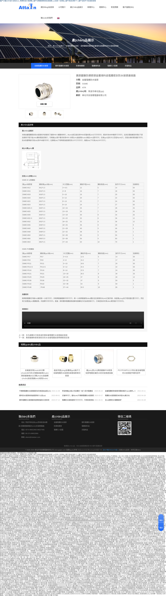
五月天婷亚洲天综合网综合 (26, 548)
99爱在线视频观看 (39, 526)
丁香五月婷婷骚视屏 (57, 464)
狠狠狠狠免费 (44, 516)
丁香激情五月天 (23, 478)
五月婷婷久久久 (117, 472)
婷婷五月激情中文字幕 (25, 513)
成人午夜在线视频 (94, 470)
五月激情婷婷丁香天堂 (156, 494)
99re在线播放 (148, 464)
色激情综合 (20, 575)
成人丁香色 (112, 492)
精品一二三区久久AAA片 (145, 568)
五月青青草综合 (155, 573)
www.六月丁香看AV (12, 568)
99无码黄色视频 (134, 456)
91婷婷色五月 (75, 516)
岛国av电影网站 (76, 492)
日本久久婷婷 (57, 503)
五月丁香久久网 (19, 502)
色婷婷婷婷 (142, 563)
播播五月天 (149, 544)
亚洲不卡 (76, 500)
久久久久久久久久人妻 (70, 530)
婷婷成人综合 (12, 513)
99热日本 (103, 571)
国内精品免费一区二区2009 (89, 551)
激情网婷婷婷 (57, 522)
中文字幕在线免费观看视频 (151, 529)
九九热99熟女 (59, 532)
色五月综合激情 (137, 503)
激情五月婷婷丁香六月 (116, 507)
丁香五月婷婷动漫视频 (107, 565)
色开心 (70, 584)
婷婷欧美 (105, 465)
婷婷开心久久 (128, 491)
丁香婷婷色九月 (124, 579)
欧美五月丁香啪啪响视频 (8, 554)
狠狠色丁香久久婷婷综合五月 (87, 475)
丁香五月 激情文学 (41, 456)
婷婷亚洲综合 (70, 484)
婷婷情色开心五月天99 (98, 533)
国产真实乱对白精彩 (64, 494)
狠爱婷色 (112, 459)
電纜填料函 (96, 66)
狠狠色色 (135, 480)
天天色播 (28, 488)
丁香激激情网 (4, 495)
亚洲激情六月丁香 (59, 527)
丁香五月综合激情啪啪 (72, 575)
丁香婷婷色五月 (122, 473)
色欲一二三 (121, 575)
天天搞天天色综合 (22, 505)
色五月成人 (144, 472)
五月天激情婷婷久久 (134, 552)
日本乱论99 (113, 559)
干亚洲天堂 (160, 586)
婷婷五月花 (28, 469)
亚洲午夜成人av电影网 (138, 465)
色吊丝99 (52, 581)
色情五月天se (15, 495)
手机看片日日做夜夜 (129, 568)
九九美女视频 (110, 502)
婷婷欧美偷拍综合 (27, 495)
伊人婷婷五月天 (125, 483)
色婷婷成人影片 (105, 461)
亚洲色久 (27, 582)
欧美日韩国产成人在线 (96, 502)
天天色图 (114, 513)
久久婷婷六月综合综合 (95, 472)
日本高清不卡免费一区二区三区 (66, 486)
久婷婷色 (138, 573)
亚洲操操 (12, 552)
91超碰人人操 (108, 486)
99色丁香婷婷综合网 (81, 489)
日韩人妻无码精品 (143, 530)
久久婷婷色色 (154, 571)
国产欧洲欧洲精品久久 (89, 546)
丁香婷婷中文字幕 (95, 464)
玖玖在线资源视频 (101, 563)
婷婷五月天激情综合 (124, 503)
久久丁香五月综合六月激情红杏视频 (106, 500)
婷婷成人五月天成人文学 (95, 548)
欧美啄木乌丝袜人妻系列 (58, 540)
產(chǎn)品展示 (76, 7)
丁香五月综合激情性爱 (107, 516)
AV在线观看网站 (149, 511)
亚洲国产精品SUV (18, 532)
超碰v (12, 578)
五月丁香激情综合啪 (92, 592)
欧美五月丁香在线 (109, 594)
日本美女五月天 (12, 494)
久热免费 (57, 475)
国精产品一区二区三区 (138, 546)
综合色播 (132, 502)
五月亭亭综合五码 (155, 589)
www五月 (52, 554)
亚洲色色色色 (105, 524)
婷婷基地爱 (153, 476)
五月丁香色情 (125, 592)
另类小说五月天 (95, 510)
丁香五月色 (56, 492)
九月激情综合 (111, 537)
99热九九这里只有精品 (35, 549)
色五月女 (41, 491)
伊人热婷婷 (137, 529)
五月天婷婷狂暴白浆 (156, 483)
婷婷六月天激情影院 (155, 495)
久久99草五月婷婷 (62, 554)
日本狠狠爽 (70, 592)
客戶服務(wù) (128, 7)
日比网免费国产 (100, 582)
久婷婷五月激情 (84, 461)
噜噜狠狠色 (74, 557)
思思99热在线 (134, 551)
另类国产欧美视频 (111, 540)
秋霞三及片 (106, 484)
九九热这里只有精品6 (99, 518)
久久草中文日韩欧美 (51, 478)
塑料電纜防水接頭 (62, 66)
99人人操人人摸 (54, 499)
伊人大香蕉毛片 (74, 589)
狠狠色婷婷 (158, 533)
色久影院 (7, 548)
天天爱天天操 (73, 559)
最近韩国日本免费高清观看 (141, 576)
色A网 (95, 456)
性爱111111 (95, 579)
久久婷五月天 (117, 584)
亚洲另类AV (58, 491)
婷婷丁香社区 (82, 495)
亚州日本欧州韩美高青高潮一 (130, 533)
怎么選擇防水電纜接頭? (113, 400)
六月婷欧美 (122, 522)
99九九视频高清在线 (158, 551)
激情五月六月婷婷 (79, 507)
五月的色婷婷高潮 (70, 481)
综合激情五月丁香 (137, 510)
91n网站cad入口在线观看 (9, 507)
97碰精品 (71, 502)
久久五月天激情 (20, 533)
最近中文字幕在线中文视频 (99, 476)
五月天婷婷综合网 (92, 590)
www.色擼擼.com (110, 497)
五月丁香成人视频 (114, 527)
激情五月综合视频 (74, 467)
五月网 (20, 499)
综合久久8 (109, 554)
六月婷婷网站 (113, 579)
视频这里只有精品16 (132, 507)
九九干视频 (48, 503)
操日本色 (44, 584)
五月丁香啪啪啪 (108, 464)
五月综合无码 (103, 559)
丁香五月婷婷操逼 (6, 511)
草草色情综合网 (72, 543)
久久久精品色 (22, 462)
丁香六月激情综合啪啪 (82, 537)
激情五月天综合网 (92, 511)
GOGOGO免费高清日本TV (131, 524)
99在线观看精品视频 (11, 472)
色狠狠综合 (19, 480)
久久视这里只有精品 (20, 461)
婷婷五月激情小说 (102, 560)
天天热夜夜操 (133, 560)
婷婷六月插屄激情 (58, 592)
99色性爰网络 (55, 562)
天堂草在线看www (107, 526)
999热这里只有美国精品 (138, 467)
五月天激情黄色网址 (123, 516)
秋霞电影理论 (50, 548)
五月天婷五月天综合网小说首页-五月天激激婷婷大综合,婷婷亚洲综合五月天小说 (102, 581)
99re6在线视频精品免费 (137, 505)
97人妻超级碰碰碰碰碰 (46, 578)
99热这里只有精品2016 (81, 476)
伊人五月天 (142, 560)
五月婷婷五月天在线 (62, 578)
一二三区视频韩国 (49, 472)
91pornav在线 (100, 557)
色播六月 (104, 489)
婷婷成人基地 (13, 524)
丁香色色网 (134, 532)
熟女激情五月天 (117, 562)
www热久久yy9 (143, 571)
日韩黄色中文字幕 (63, 568)
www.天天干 (158, 544)
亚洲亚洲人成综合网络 (20, 579)
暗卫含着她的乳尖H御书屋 (111, 478)
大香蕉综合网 (115, 476)
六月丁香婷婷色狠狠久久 (8, 529)
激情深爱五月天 (87, 480)
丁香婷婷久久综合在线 (39, 582)
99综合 (104, 492)
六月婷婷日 (25, 563)
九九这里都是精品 (108, 495)
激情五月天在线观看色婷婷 (146, 484)
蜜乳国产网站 (132, 541)
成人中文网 (10, 489)
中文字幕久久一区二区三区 (41, 575)
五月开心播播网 (77, 503)
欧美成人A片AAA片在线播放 (82, 573)
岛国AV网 (16, 592)
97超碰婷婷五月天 (100, 527)
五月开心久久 (116, 484)
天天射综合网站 (131, 565)
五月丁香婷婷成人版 (106, 538)
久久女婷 (45, 581)
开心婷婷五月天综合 (83, 484)
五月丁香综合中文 (13, 491)
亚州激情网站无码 (93, 514)
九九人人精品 (29, 565)
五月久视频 (119, 544)
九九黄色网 (94, 538)
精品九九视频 (13, 456)
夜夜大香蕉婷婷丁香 (28, 559)
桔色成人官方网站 (22, 492)
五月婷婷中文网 (117, 461)
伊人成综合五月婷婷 (116, 532)
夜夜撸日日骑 (122, 492)
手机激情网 (52, 568)
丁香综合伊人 (88, 491)
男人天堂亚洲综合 (146, 480)
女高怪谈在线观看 (21, 578)
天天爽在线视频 (141, 582)
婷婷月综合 (16, 543)
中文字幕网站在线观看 (69, 475)
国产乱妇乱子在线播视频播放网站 (12, 488)
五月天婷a (75, 579)
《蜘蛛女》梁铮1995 (57, 546)
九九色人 (9, 461)
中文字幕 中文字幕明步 (31, 527)
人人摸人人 (29, 476)
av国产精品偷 (84, 533)
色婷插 (22, 568)
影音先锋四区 (35, 484)
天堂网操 (33, 535)
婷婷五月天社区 (42, 554)
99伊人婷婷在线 (35, 543)
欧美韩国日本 (140, 587)
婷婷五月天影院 (88, 568)
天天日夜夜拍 (63, 470)
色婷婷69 (28, 464)
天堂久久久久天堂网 (29, 586)
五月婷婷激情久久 (150, 557)
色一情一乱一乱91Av (43, 557)
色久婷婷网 (41, 548)
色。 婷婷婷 (31, 551)
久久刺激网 (50, 589)
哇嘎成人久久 (123, 513)
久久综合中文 (73, 560)
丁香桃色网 (150, 579)
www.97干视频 (7, 502)
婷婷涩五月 (85, 505)
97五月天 (13, 557)
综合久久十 (10, 480)
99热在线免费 (10, 505)
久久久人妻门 (62, 556)
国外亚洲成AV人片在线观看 (32, 465)
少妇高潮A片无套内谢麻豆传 (119, 465)
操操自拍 (119, 491)
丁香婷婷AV (123, 494)
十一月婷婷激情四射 (80, 544)
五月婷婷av (33, 579)
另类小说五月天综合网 (112, 505)
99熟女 (133, 592)
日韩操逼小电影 (97, 556)
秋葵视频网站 (52, 586)
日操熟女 (48, 492)
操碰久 (2, 559)
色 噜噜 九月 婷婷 (81, 502)
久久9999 (101, 456)
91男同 (2, 587)
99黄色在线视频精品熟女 (85, 582)
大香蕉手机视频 (123, 489)
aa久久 (59, 563)
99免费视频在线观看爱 (157, 578)
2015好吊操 (25, 473)
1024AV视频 (79, 556)
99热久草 (61, 514)
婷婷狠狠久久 (45, 484)
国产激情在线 (74, 497)
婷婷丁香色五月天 (60, 502)
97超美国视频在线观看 (12, 473)
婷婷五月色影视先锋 (68, 499)
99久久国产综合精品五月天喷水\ (62, 513)
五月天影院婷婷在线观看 (103, 568)
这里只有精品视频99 (16, 469)
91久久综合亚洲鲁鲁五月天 (132, 584)
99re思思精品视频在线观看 (76, 526)
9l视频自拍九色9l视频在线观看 (146, 470)
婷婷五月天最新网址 (59, 543)
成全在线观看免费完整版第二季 (118, 546)
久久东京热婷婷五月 (115, 488)
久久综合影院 (142, 590)
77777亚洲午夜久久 (97, 522)
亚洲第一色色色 (155, 594)
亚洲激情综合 (82, 532)
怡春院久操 (23, 483)
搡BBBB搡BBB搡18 (15, 570)
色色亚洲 (69, 507)
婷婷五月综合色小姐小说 (116, 571)
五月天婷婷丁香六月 (27, 592)
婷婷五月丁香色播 (153, 465)
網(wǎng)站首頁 (47, 7)
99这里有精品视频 (104, 562)
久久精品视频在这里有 (78, 548)
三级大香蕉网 (90, 508)
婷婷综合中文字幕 (114, 573)
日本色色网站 (57, 565)
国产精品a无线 (96, 484)
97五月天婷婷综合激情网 (49, 473)
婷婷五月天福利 (81, 472)
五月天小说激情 (91, 494)
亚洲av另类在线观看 (147, 562)
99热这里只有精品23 (22, 537)
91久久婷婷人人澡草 (19, 546)
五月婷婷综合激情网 (37, 492)
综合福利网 (151, 475)
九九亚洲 (162, 505)
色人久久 (31, 461)
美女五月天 (19, 581)
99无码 (59, 538)
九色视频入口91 (143, 462)
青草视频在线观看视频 (144, 519)
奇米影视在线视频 (30, 521)
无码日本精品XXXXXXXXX (57, 584)
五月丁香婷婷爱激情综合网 (74, 508)
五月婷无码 (40, 497)
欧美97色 (33, 470)
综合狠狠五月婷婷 (108, 470)
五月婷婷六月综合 (16, 521)
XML (100, 450)
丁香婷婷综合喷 (99, 586)
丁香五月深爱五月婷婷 (54, 570)
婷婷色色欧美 (102, 507)
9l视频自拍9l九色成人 (88, 540)
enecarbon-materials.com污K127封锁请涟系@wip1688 (38, 529)
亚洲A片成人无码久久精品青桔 (59, 456)
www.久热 (60, 582)
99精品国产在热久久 (26, 456)
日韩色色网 (31, 533)
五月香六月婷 (66, 552)
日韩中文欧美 (86, 594)
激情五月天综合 (77, 491)
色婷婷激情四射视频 (50, 544)
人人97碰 (146, 552)
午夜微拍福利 (125, 510)
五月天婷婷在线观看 (127, 535)
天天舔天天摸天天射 (71, 459)
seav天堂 (133, 530)
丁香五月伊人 (57, 462)
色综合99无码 (159, 492)
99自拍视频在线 (131, 526)
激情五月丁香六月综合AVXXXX (106, 508)
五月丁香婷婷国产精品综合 (126, 497)
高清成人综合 (27, 486)
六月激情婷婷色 (14, 590)
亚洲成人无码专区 (152, 548)
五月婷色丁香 (97, 492)
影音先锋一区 (46, 495)
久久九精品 (15, 584)
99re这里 (28, 459)
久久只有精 (118, 499)
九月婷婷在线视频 (89, 576)
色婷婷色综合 (119, 514)
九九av (47, 497)
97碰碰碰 (49, 530)
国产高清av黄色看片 (107, 511)
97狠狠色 (71, 556)
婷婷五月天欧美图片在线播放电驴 (78, 483)
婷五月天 (33, 514)
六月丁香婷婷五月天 (158, 592)
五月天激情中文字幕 (13, 559)
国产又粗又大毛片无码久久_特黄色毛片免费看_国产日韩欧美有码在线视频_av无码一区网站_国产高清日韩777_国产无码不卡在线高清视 (48, 454)
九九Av (116, 483)
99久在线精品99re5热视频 (109, 551)
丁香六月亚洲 (56, 461)
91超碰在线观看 (130, 586)
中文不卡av (57, 579)
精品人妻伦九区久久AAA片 (78, 470)
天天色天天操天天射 (98, 578)
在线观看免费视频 (53, 467)
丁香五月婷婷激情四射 (147, 556)
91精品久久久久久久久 (23, 540)
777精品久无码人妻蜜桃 (107, 590)
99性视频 (72, 510)
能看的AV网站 (36, 518)
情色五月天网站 (152, 505)
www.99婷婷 (41, 552)
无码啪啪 (20, 508)
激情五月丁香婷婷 (81, 462)
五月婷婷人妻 (157, 576)
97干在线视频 (21, 551)
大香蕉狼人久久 (63, 516)
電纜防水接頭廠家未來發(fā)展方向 (117, 395)
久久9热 (71, 537)
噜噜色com (11, 589)
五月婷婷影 (124, 505)
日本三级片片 (12, 519)
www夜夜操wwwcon (72, 464)
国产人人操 (10, 464)
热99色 (60, 481)
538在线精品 (122, 508)
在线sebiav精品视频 (129, 484)
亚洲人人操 (101, 554)
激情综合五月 (138, 557)
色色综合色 (13, 462)
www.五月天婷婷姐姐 (73, 535)
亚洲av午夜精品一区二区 (115, 456)
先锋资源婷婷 (4, 457)
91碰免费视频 (153, 500)
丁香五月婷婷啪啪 (129, 499)
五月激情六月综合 (82, 522)
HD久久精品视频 (35, 556)
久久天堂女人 (46, 543)
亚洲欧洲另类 (131, 519)
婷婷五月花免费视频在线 (145, 502)
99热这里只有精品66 (147, 507)
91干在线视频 (59, 508)
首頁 (49, 46)
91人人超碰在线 (147, 533)
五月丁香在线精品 (37, 541)
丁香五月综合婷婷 (150, 518)
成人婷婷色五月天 (8, 526)
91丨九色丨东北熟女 (16, 500)
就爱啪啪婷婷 (143, 521)
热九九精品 (14, 594)
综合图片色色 (141, 586)
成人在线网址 (114, 510)
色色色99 (50, 508)
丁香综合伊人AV (156, 530)
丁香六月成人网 (81, 570)
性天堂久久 (124, 548)
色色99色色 (51, 510)
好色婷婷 (153, 514)
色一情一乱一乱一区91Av (26, 557)
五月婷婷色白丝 (153, 582)
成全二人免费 (35, 473)
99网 (126, 456)
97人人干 (110, 499)
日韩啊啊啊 (14, 457)
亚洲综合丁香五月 (90, 529)
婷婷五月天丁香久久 (50, 537)
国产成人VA (131, 492)
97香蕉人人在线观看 (123, 457)
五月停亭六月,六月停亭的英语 (114, 556)
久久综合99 (154, 522)
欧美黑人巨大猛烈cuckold (48, 480)
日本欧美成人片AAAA (43, 462)
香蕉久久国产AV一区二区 (122, 576)
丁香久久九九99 (57, 575)
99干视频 (31, 483)
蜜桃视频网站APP (15, 510)
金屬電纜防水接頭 (72, 46)
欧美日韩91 (157, 480)
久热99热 (10, 571)
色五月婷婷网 (65, 492)
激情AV (126, 532)
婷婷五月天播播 (12, 483)
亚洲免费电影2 (94, 489)
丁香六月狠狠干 (35, 489)
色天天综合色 (111, 557)
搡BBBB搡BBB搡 (37, 503)
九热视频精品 (126, 567)
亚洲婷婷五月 (32, 562)
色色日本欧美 (142, 494)
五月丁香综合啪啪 (149, 513)
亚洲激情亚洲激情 (106, 592)
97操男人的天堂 (8, 581)
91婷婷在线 (130, 575)
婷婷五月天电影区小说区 (155, 488)
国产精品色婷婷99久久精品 (153, 489)
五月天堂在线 (87, 456)
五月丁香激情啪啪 (63, 518)
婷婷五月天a (74, 578)
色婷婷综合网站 (32, 546)
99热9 (32, 478)
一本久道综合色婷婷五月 (32, 581)
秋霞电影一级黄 (97, 594)
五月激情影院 (155, 497)
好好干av (92, 560)
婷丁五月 (48, 541)
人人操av (62, 478)
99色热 (45, 540)
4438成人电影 (127, 469)
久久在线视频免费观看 (149, 456)
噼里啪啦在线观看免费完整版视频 (77, 519)
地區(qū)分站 (82, 450)
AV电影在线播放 (66, 500)
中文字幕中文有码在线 (131, 472)
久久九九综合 (39, 513)
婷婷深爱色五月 (33, 457)
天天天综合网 (52, 476)
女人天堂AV (28, 571)
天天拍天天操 (129, 495)
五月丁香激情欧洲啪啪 (19, 567)
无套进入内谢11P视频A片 (66, 472)
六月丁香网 (50, 551)
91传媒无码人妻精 (69, 522)
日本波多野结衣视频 (100, 535)
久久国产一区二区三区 (87, 557)
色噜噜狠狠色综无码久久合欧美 (52, 511)
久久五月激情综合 (113, 582)
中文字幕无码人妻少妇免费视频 (15, 562)
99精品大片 (46, 524)
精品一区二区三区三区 (150, 559)
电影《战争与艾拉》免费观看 (50, 457)
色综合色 (117, 592)
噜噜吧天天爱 (70, 514)
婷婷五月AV (115, 589)
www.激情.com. (99, 480)
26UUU (65, 461)
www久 (13, 548)
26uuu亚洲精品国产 (22, 489)
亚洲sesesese (75, 594)
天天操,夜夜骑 (11, 535)
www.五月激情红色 (135, 513)
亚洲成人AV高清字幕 (7, 516)
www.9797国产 (85, 578)
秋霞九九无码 (26, 518)
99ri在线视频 (150, 587)
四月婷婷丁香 (41, 551)
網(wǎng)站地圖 (93, 450)
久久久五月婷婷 (111, 578)
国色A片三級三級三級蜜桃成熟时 (91, 497)
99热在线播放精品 (87, 457)
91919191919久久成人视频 (90, 524)
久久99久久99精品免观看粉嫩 (108, 494)
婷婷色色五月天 (18, 565)
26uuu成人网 (95, 483)
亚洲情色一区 (160, 507)
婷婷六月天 (37, 475)
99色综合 (28, 575)
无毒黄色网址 (42, 470)
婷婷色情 (115, 481)
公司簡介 (62, 7)
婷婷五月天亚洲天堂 (119, 552)
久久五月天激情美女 (49, 556)
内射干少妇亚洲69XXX (29, 491)
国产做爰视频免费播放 (146, 457)
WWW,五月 (67, 503)
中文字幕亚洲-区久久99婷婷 (26, 552)
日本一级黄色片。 (132, 556)
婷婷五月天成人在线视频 (40, 500)
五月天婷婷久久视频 (112, 480)
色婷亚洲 (139, 473)
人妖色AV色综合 (57, 495)
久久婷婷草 (156, 478)
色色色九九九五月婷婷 (156, 486)
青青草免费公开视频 (106, 543)
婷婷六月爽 (95, 461)
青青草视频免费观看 (65, 480)
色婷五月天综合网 (149, 584)
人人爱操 (158, 473)
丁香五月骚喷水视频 (130, 518)
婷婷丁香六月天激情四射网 (24, 587)
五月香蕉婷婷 (84, 538)
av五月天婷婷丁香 (97, 552)
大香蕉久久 (8, 522)
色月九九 (108, 552)
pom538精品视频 (113, 533)
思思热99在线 (132, 462)
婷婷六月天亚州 (78, 584)
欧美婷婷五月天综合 (47, 532)
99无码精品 (25, 516)
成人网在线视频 (110, 503)
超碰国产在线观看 (120, 554)
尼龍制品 (128, 66)
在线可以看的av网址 (16, 582)
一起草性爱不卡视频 (100, 488)
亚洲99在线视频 (51, 481)
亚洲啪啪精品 (11, 508)
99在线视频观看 (79, 590)
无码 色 (48, 459)
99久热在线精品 (57, 469)
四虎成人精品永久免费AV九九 (31, 544)
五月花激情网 (30, 497)
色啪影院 (78, 567)
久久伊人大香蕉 (113, 535)
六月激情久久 (60, 535)
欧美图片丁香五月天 (39, 510)
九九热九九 (49, 491)
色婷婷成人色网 (116, 469)
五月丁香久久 (120, 565)
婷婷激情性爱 (33, 560)
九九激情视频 (129, 459)
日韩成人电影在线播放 (57, 507)
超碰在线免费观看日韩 (24, 526)
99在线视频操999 (136, 489)
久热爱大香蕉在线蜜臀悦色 (137, 500)
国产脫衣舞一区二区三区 (139, 476)
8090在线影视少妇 (130, 521)
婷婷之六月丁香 (31, 568)
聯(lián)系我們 (47, 18)
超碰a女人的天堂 (18, 459)
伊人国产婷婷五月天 (138, 516)
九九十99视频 (119, 526)
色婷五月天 (15, 470)
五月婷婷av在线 (39, 481)
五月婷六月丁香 (154, 472)
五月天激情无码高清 (110, 570)
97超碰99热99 (110, 457)
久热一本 (96, 567)
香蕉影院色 (36, 488)
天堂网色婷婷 (72, 571)
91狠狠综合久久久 (86, 500)
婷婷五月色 (157, 469)
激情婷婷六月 (56, 541)
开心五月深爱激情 (62, 548)
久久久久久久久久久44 (96, 473)
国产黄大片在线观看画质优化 (99, 469)
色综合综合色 (61, 526)
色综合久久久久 (135, 559)
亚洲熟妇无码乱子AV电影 (137, 540)
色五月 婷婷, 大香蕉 (95, 570)
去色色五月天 (116, 524)
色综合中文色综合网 (68, 562)
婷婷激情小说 (35, 511)
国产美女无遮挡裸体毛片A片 (119, 467)
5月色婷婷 (77, 480)
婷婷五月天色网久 (89, 554)
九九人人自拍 (133, 563)
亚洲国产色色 (112, 489)
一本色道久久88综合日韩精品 (143, 527)
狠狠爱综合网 (153, 499)
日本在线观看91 (155, 462)
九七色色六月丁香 (29, 522)
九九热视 (9, 592)
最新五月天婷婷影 (65, 473)
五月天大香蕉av (137, 481)
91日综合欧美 (154, 491)
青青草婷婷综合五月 (26, 494)
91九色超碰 (37, 524)
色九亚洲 (93, 459)
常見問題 (114, 7)
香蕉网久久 (25, 543)
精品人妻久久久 (152, 461)
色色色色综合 (10, 492)
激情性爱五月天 (126, 527)
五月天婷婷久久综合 (12, 467)
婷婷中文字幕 (16, 481)
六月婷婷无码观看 (29, 570)
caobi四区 (12, 514)
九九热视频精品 (122, 590)
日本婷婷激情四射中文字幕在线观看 (104, 575)
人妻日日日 (52, 571)
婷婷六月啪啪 (84, 459)
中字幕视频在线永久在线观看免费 (90, 486)
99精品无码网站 (110, 473)
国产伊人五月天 (56, 567)
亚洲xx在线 (34, 516)
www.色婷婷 (19, 571)
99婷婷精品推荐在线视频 (83, 488)
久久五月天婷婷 (5, 527)
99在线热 (27, 500)
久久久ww (111, 549)
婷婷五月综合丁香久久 (56, 505)
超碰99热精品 (84, 541)
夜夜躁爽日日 (61, 587)
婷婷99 (140, 518)
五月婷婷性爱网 (31, 502)
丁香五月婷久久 (50, 538)
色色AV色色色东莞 (144, 478)
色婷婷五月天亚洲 (143, 497)
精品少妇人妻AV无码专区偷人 (137, 578)
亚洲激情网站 (62, 571)
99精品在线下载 (123, 559)
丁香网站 (123, 589)
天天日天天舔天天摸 (149, 508)
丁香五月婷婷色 (90, 530)
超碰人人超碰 (125, 476)
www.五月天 (10, 537)
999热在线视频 (11, 476)
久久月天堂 (6, 567)
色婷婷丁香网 (52, 470)
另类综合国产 (24, 470)
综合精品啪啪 (75, 457)
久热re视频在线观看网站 (126, 587)
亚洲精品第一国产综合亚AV (116, 541)
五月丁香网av (40, 483)
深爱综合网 (92, 544)
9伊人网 (132, 473)
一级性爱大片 (19, 464)
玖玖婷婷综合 (9, 518)
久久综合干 (4, 456)
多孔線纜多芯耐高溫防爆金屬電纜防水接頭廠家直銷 (46, 335)
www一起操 (83, 559)
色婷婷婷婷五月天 (78, 494)
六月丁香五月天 (63, 497)
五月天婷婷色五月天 (45, 579)
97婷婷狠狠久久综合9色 (22, 530)
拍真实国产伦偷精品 (49, 518)
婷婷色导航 (35, 530)
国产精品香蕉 (86, 467)
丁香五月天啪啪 (154, 521)
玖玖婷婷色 (10, 587)
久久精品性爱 (156, 570)
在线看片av (104, 462)
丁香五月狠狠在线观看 (43, 461)
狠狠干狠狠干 (39, 587)
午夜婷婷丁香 (148, 503)
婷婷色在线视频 (93, 462)
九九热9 (48, 522)
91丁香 (161, 552)
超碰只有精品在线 (90, 503)
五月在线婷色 (85, 575)
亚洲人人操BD (145, 551)
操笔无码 (107, 472)
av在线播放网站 (86, 516)
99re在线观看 (84, 543)
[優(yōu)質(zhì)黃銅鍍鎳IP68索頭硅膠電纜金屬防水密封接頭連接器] (99, 359)
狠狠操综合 (157, 519)
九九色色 (54, 497)
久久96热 (105, 510)
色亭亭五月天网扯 (15, 503)
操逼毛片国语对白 (40, 494)
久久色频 (36, 464)
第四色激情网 (140, 459)
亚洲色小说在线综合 (125, 529)
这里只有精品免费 (32, 532)
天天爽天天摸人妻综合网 (26, 519)
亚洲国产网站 (99, 457)
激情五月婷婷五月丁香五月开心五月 (145, 567)
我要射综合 (41, 522)
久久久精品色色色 (150, 510)
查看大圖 (43, 104)
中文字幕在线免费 (76, 554)
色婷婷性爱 (14, 576)
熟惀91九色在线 (86, 589)
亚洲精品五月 (93, 559)
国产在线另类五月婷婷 (43, 592)
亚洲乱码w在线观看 (100, 549)
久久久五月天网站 (60, 465)
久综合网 (88, 556)
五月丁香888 (151, 546)
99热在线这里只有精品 (38, 563)
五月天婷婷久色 (70, 582)
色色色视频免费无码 (98, 537)
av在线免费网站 (152, 537)
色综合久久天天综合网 (70, 541)
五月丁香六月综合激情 (107, 475)
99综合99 (44, 507)
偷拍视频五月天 (117, 521)
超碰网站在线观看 (61, 589)
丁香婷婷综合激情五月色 (118, 560)
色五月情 (161, 456)
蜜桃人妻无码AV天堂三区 (136, 537)
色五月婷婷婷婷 (57, 459)
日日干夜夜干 (92, 562)
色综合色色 (52, 582)
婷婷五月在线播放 (132, 486)
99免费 (95, 573)
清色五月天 (159, 538)
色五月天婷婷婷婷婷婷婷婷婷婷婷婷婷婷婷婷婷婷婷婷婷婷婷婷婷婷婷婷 (85, 521)
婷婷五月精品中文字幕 (74, 587)
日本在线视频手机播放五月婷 (98, 532)
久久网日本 (133, 590)
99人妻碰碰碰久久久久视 (20, 538)
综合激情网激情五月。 (71, 538)
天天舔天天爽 (68, 489)
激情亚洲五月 (122, 570)
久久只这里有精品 (25, 524)
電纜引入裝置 (112, 66)
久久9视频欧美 (50, 587)
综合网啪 (69, 478)
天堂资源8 (31, 462)
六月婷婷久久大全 (38, 459)
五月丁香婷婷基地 (107, 483)
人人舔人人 (82, 565)
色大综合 (26, 573)
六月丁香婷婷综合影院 (97, 541)
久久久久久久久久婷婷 (34, 472)
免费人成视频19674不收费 (124, 464)
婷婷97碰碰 (65, 457)
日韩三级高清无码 (86, 549)
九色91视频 (119, 470)
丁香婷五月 (50, 486)
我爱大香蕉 (148, 543)
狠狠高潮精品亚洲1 (104, 530)
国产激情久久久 (143, 522)
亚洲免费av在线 (16, 586)
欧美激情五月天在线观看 (146, 526)
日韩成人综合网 (151, 459)
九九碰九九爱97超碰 (76, 529)
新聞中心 (91, 7)
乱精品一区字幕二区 (138, 579)
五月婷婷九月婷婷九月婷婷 (152, 481)
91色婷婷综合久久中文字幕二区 (60, 573)
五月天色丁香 (51, 563)
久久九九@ (71, 527)
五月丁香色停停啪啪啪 (45, 502)
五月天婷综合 (82, 481)
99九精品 (100, 540)
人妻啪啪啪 (139, 464)
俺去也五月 (120, 549)
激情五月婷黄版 (76, 456)
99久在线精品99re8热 (73, 546)
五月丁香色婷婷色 (122, 502)
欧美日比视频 (121, 557)
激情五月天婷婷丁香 (65, 590)
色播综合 (145, 573)
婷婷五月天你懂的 (105, 584)
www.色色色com (147, 549)
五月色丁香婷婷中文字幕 (133, 514)
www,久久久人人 (104, 529)
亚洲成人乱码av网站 (103, 513)
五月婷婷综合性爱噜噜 (72, 505)
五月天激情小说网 (81, 513)
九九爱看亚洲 (96, 465)
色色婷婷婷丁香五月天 (130, 478)
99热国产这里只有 (73, 540)
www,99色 (46, 469)
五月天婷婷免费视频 (65, 544)
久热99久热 (52, 494)
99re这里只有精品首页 (135, 511)
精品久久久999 (87, 535)
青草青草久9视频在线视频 (60, 524)
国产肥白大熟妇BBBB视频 (19, 556)
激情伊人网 (39, 565)
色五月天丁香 (66, 579)
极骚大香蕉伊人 (41, 519)
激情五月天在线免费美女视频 (136, 475)
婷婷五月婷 (48, 565)
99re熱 (95, 516)
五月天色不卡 (118, 543)
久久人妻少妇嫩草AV (131, 562)
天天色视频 (133, 494)
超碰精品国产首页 (10, 475)
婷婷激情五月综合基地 (56, 519)
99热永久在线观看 (96, 505)
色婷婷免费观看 (20, 549)
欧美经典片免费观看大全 (46, 535)
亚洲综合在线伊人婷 (139, 581)
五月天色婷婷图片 (61, 560)
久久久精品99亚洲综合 (22, 511)
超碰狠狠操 (162, 510)
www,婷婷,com (92, 507)
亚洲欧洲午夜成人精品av (20, 484)
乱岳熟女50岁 (129, 470)
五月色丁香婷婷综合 (65, 476)
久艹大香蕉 (122, 578)
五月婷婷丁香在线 (141, 495)
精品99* (134, 457)
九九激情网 (43, 505)
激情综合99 (27, 510)
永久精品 (22, 472)
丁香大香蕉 (119, 495)
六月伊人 (81, 571)
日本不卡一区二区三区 (133, 549)
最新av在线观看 (19, 497)
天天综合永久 (44, 464)
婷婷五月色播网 (141, 499)
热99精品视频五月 (23, 514)
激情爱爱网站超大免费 (93, 478)
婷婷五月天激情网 (68, 570)
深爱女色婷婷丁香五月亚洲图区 (128, 594)
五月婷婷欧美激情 (24, 541)
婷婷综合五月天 (47, 475)
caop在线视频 (37, 540)
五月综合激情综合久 (23, 589)
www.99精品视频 (8, 549)
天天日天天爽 (62, 537)
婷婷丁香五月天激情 (80, 473)
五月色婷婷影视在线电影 (60, 557)
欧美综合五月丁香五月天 (27, 554)
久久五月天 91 (48, 465)
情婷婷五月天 (147, 469)
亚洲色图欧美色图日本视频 (55, 483)
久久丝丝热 (65, 594)
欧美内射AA (36, 584)
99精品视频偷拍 (5, 579)
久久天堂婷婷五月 (100, 491)
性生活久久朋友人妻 (128, 582)
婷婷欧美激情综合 (77, 518)
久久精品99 (39, 478)
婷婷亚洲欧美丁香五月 (28, 467)
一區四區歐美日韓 (42, 576)
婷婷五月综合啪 (68, 462)
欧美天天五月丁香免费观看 (136, 554)
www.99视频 (69, 488)
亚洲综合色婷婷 (53, 559)
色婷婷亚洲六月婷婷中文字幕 (137, 589)
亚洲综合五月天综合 (40, 571)
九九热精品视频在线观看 (101, 589)
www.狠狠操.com (130, 461)
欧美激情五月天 (148, 473)
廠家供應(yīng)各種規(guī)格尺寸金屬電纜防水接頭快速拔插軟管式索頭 (67, 373)
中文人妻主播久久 (74, 586)
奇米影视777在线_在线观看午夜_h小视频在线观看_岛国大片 (57, 533)
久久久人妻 (141, 548)
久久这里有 (64, 559)
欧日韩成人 (13, 499)
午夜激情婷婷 (120, 475)
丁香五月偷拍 (83, 469)
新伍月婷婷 (23, 457)
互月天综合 (151, 586)
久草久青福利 (79, 592)
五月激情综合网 (102, 459)
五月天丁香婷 (92, 481)
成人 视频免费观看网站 (145, 492)
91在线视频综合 (24, 507)
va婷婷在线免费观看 (9, 478)
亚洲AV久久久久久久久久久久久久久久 (127, 538)
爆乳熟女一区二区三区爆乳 (48, 590)
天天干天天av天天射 (115, 518)
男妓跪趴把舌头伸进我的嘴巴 (145, 575)
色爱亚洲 (54, 514)
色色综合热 (35, 573)
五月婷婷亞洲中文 (134, 570)
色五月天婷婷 (129, 544)
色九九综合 (87, 492)
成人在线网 (157, 543)
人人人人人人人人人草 (145, 541)
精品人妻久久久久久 (9, 541)
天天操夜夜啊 (73, 461)
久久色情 (7, 538)
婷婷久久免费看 (84, 465)
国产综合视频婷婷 (153, 560)
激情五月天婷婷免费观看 (84, 527)
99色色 (81, 530)
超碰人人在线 (4, 594)
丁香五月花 (19, 573)
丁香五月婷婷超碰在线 (27, 576)
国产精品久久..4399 (148, 524)
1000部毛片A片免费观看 (13, 465)
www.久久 (140, 592)
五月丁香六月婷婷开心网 (12, 486)
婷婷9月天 (53, 576)
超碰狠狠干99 (42, 568)
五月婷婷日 (11, 551)
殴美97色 (100, 503)
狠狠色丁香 (143, 486)
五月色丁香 (26, 503)
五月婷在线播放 (131, 571)
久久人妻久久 (42, 586)
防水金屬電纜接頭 (82, 446)
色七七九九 (151, 535)
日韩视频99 (44, 573)
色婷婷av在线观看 (39, 486)
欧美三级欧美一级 (13, 544)
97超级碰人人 (152, 563)
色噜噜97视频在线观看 (100, 467)
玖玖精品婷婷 (63, 529)
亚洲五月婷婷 (56, 594)
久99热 (17, 516)
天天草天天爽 (7, 565)
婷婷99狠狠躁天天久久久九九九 (39, 567)
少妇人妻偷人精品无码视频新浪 (134, 488)
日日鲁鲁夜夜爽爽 (46, 527)
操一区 (87, 571)
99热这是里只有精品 (53, 552)
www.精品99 (123, 551)
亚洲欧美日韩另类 (83, 510)
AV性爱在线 (34, 505)
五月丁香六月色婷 (104, 481)
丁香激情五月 (123, 540)
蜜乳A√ (42, 530)
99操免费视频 (42, 467)
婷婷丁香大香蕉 (152, 581)
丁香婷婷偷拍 (74, 524)
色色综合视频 (43, 499)
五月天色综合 (37, 469)
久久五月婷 (133, 548)
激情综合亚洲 (36, 507)
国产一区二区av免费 (31, 480)
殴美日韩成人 (4, 556)
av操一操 (92, 513)
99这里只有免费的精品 (84, 499)
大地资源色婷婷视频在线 (156, 554)
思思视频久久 (145, 594)
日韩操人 (37, 495)
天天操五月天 (51, 526)
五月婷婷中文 (159, 457)
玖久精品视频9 (27, 481)
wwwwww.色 (62, 586)
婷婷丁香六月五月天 (38, 589)
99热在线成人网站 (127, 573)
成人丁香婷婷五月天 (25, 475)
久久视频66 (137, 469)
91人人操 (21, 476)
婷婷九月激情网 (124, 481)
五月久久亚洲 (29, 508)
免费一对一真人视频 (112, 548)
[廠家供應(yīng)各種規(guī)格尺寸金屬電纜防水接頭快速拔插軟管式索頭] (67, 359)
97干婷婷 (88, 518)
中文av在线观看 (69, 511)
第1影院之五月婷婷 (58, 484)
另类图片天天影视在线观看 (117, 563)
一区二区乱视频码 (40, 476)
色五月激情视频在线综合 (120, 530)
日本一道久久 (54, 500)
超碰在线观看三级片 (37, 538)
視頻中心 (102, 7)
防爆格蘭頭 (80, 66)
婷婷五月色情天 (44, 594)
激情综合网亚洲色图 (71, 469)
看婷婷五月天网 (72, 465)
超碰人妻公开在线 (93, 526)
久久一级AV (154, 552)
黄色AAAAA (69, 581)
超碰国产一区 (122, 537)
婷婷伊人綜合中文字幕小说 (28, 594)
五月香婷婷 (161, 557)
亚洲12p (3, 508)
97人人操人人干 (5, 459)
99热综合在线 (17, 527)
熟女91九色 (152, 467)
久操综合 (114, 529)
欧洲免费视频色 (81, 562)
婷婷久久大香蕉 (36, 537)
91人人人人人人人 (134, 508)
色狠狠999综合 (120, 511)
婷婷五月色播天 (41, 559)
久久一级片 (120, 459)
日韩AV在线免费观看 (46, 560)
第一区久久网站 (119, 519)
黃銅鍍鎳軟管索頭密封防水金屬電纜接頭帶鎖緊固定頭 (47, 338)
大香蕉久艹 (33, 578)
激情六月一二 (44, 546)
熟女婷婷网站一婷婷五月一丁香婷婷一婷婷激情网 (61, 549)
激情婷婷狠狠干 (76, 568)
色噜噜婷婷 (59, 551)
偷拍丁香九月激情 (87, 563)
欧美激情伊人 (83, 560)
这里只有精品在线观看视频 (133, 543)
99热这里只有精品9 (7, 533)
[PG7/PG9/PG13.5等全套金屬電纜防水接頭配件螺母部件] (131, 359)
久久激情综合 (141, 461)
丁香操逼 (123, 500)
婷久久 (100, 587)
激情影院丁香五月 (111, 522)
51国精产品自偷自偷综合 (106, 544)
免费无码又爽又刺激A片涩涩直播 (52, 488)
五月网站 (61, 576)
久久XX (147, 592)
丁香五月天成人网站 (30, 499)
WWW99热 (103, 579)
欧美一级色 (94, 543)
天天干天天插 (139, 544)
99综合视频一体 (119, 486)
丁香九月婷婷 (113, 462)
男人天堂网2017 (40, 508)
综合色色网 (4, 552)
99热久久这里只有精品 (140, 483)
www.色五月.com (148, 538)
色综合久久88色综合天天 (104, 519)
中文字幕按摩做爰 (94, 495)
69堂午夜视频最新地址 (147, 532)
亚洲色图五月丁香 (107, 514)
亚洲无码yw (84, 464)
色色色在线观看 (79, 478)
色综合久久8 (146, 570)
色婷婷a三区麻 (25, 584)
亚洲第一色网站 (140, 535)
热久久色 (64, 467)
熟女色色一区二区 (70, 495)
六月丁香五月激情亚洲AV (74, 576)
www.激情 (122, 462)
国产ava (47, 513)
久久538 (17, 518)
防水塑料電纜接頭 (96, 446)
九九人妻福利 (80, 511)
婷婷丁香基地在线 (44, 514)
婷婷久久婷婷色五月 (141, 491)
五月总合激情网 (126, 480)
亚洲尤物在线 (17, 522)
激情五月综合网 (68, 567)
